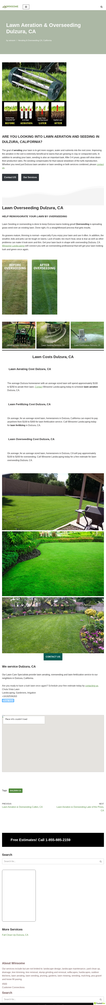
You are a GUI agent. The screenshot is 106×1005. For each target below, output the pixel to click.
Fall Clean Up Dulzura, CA (15, 935)
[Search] (101, 7)
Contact (39, 387)
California (47, 40)
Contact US (10, 177)
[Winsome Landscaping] (10, 6)
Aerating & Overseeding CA (30, 40)
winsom (12, 40)
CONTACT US (53, 657)
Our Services (30, 177)
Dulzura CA (15, 791)
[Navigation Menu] (26, 7)
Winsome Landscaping (13, 246)
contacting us (91, 686)
